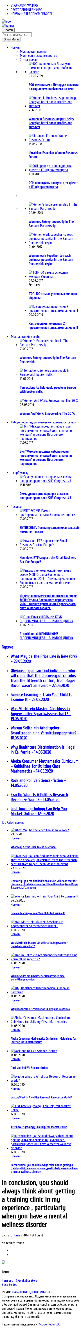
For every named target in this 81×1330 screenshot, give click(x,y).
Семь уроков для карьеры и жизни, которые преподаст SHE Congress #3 (45, 496)
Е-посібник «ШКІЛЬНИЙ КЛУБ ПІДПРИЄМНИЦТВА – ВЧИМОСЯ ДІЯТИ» (46, 636)
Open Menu (11, 39)
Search (8, 30)
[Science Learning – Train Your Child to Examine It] (45, 896)
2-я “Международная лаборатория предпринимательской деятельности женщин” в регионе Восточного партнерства (46, 457)
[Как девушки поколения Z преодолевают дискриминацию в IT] (54, 311)
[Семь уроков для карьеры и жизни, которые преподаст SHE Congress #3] (49, 481)
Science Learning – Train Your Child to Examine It (38, 913)
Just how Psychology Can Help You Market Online (39, 1127)
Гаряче (7, 647)
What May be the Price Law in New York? (33, 847)
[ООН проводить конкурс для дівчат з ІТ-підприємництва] (54, 170)
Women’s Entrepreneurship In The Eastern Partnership (51, 224)
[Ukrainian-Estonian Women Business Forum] (54, 140)
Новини (15, 838)
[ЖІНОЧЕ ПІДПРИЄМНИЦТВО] (6, 21)
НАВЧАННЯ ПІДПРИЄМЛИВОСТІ (31, 14)
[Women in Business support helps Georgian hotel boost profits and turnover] (54, 106)
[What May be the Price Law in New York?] (40, 830)
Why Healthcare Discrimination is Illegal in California (40, 1009)
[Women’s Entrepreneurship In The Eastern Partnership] (54, 209)
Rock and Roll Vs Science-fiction (29, 1067)
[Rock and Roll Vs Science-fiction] (34, 1051)
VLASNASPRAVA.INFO (24, 6)
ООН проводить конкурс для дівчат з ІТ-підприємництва (53, 185)
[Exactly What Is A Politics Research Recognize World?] (45, 1081)
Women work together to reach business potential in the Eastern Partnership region (51, 260)
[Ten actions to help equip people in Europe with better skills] (49, 375)
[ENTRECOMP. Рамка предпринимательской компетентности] (49, 515)
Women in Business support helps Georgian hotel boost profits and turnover (51, 123)
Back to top (9, 1285)
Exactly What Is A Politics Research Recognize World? (41, 1097)
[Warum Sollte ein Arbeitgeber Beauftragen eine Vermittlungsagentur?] (45, 959)
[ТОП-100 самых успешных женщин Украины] (54, 277)
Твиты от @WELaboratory (20, 1280)
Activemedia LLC (49, 1324)
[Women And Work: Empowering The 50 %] (49, 401)
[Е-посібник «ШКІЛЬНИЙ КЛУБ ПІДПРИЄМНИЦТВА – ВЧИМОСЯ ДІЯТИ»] (49, 621)
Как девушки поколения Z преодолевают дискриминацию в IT (54, 326)
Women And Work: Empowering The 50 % (47, 413)
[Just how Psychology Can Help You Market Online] (45, 1110)
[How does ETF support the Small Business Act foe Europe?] (49, 545)
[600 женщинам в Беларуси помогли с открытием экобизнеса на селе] (54, 72)
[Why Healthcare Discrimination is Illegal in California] (45, 992)
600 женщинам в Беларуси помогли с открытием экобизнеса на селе (54, 87)
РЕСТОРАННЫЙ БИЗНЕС (26, 10)
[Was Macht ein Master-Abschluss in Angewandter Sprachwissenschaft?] (45, 926)
